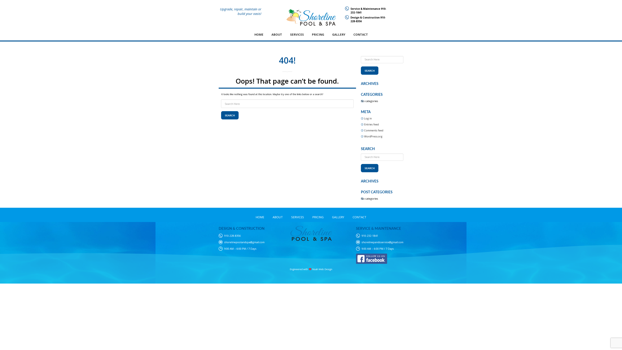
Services (297, 34)
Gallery (338, 34)
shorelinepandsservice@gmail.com (382, 242)
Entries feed (371, 124)
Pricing (318, 34)
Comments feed (373, 130)
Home (258, 34)
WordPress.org (373, 136)
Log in (368, 118)
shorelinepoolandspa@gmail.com (244, 242)
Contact (360, 34)
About (276, 34)
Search (230, 115)
